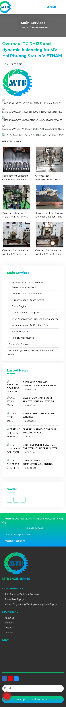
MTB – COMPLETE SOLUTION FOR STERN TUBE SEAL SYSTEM (40, 446)
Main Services (40, 27)
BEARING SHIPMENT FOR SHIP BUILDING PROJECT (39, 431)
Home (24, 27)
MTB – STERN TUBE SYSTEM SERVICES (38, 415)
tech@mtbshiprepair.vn (17, 534)
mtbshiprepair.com (15, 540)
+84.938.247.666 (34, 528)
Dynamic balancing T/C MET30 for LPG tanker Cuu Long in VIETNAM (14, 215)
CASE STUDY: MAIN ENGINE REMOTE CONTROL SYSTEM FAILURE (38, 400)
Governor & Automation (24, 287)
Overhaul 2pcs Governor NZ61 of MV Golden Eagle (16, 252)
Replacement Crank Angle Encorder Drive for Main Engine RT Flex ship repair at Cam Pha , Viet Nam (49, 215)
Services (9, 622)
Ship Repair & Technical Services (26, 282)
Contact (8, 632)
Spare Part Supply (18, 344)
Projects (9, 627)
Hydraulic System (20, 331)
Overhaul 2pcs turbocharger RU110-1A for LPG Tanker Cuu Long (49, 177)
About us (9, 617)
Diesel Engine (19, 306)
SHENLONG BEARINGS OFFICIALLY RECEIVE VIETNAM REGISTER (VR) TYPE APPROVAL (40, 384)
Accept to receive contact (33, 699)
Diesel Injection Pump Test (26, 312)
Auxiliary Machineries (22, 337)
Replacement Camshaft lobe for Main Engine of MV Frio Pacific (15, 177)
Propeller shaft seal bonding (26, 293)
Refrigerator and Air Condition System (31, 325)
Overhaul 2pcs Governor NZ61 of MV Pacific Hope (48, 252)
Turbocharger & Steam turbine (27, 300)
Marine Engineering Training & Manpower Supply (30, 352)
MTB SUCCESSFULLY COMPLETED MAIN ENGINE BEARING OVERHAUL (37, 462)
